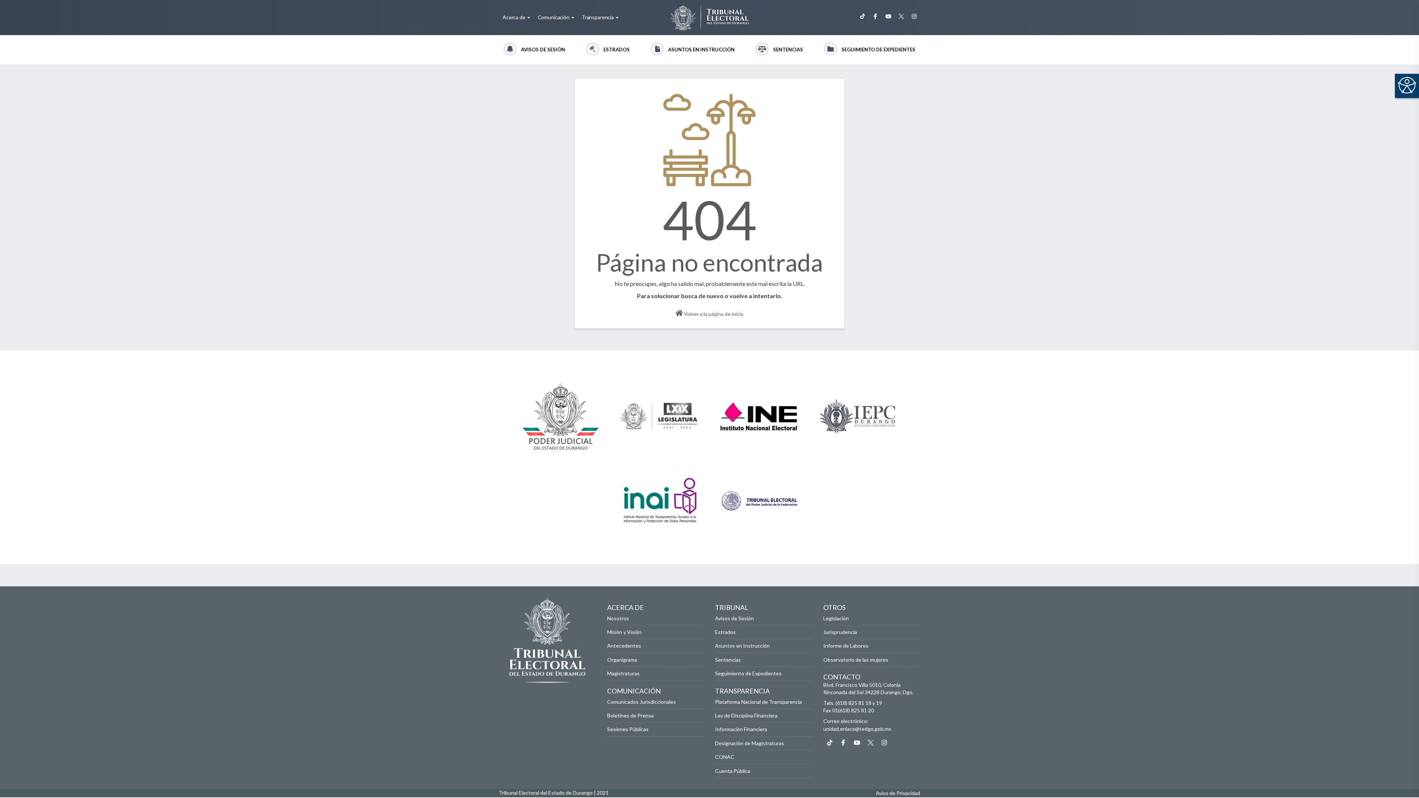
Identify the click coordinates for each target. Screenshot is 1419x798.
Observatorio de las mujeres (855, 660)
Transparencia (598, 17)
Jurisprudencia (840, 632)
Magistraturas (623, 673)
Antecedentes (624, 645)
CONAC (724, 757)
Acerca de (515, 17)
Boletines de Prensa (630, 715)
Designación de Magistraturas (749, 743)
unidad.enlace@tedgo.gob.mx (857, 729)
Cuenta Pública (732, 771)
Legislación (836, 618)
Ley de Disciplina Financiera (746, 715)
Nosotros (618, 618)
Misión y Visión (624, 632)
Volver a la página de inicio (713, 314)
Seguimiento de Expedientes (878, 49)
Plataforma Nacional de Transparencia (758, 702)
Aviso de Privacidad (898, 793)
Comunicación (554, 17)
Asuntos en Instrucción (701, 49)
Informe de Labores (845, 645)
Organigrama (622, 660)
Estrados (616, 49)
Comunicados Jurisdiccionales (641, 702)
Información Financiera (741, 729)
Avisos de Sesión (543, 49)
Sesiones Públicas (628, 729)
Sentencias (788, 49)
